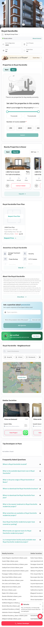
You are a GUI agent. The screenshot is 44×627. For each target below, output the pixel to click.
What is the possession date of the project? (16, 320)
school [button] (20, 357)
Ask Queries (22, 325)
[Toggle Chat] (40, 616)
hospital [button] (9, 357)
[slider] (7, 112)
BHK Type (33, 152)
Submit (22, 135)
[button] (14, 234)
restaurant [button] (32, 357)
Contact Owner (20, 186)
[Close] (40, 604)
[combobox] (23, 351)
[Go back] (3, 3)
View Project (13, 433)
